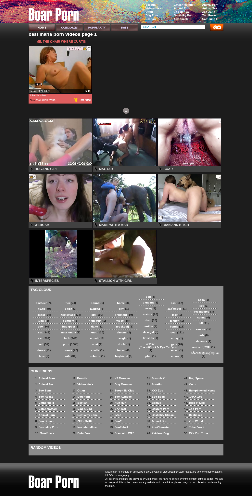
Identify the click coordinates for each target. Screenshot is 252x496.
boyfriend (123, 356)
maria (52, 100)
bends (177, 326)
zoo (44, 326)
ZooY (116, 421)
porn (70, 344)
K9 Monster (120, 378)
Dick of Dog (194, 402)
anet (97, 344)
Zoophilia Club (122, 390)
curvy (177, 338)
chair (38, 100)
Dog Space (194, 378)
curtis (45, 100)
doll (150, 296)
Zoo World (193, 421)
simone (124, 332)
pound (97, 302)
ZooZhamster (158, 427)
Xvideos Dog (158, 433)
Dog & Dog (82, 408)
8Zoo (115, 414)
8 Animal (118, 408)
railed (177, 350)
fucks (124, 350)
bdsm (150, 320)
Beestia (150, 4)
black (44, 308)
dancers (203, 341)
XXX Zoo (155, 390)
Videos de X (153, 8)
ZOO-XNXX (82, 421)
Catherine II (210, 18)
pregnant (124, 314)
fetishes (150, 338)
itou (203, 305)
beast (44, 314)
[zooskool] (124, 326)
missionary (70, 332)
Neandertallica (84, 427)
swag (150, 308)
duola (124, 344)
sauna (203, 317)
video (123, 320)
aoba (203, 299)
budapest (70, 326)
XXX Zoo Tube (196, 433)
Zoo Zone (208, 11)
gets (177, 344)
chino (177, 356)
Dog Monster (121, 384)
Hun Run (118, 402)
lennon (177, 320)
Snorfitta (155, 384)
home (124, 302)
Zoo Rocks (209, 15)
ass (177, 302)
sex (44, 332)
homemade (70, 314)
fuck (70, 338)
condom (70, 320)
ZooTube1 (119, 427)
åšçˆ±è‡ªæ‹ (177, 308)
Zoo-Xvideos (121, 396)
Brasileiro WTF (122, 433)
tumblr (44, 320)
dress (44, 350)
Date (124, 27)
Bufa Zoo (81, 433)
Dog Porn (151, 15)
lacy (177, 314)
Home (42, 27)
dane (97, 326)
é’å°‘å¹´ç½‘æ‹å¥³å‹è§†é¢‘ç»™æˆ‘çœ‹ (151, 347)
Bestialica (193, 414)
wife (70, 356)
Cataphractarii (183, 4)
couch (97, 338)
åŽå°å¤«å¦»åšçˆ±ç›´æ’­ (204, 354)
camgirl (124, 338)
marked (97, 308)
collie (71, 308)
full (203, 323)
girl (97, 314)
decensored (204, 311)
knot (97, 332)
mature (150, 314)
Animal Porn (210, 4)
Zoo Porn (192, 408)
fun (71, 302)
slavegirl (150, 332)
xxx (44, 338)
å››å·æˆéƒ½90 (203, 347)
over (177, 332)
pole (203, 335)
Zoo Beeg (156, 396)
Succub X (156, 378)
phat (150, 356)
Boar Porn (54, 12)
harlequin (97, 320)
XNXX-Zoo (193, 396)
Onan (190, 384)
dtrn (124, 308)
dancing (150, 302)
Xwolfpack (181, 18)
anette (97, 350)
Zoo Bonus (181, 11)
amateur (44, 302)
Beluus (154, 402)
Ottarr (149, 11)
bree (44, 356)
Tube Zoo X (194, 427)
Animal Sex (209, 8)
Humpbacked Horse (199, 390)
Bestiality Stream (160, 414)
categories (69, 27)
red (44, 344)
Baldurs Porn (158, 408)
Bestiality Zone (85, 414)
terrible (150, 326)
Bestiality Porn (184, 15)
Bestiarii (151, 18)
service (203, 329)
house (71, 350)
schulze (97, 356)
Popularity (97, 27)
